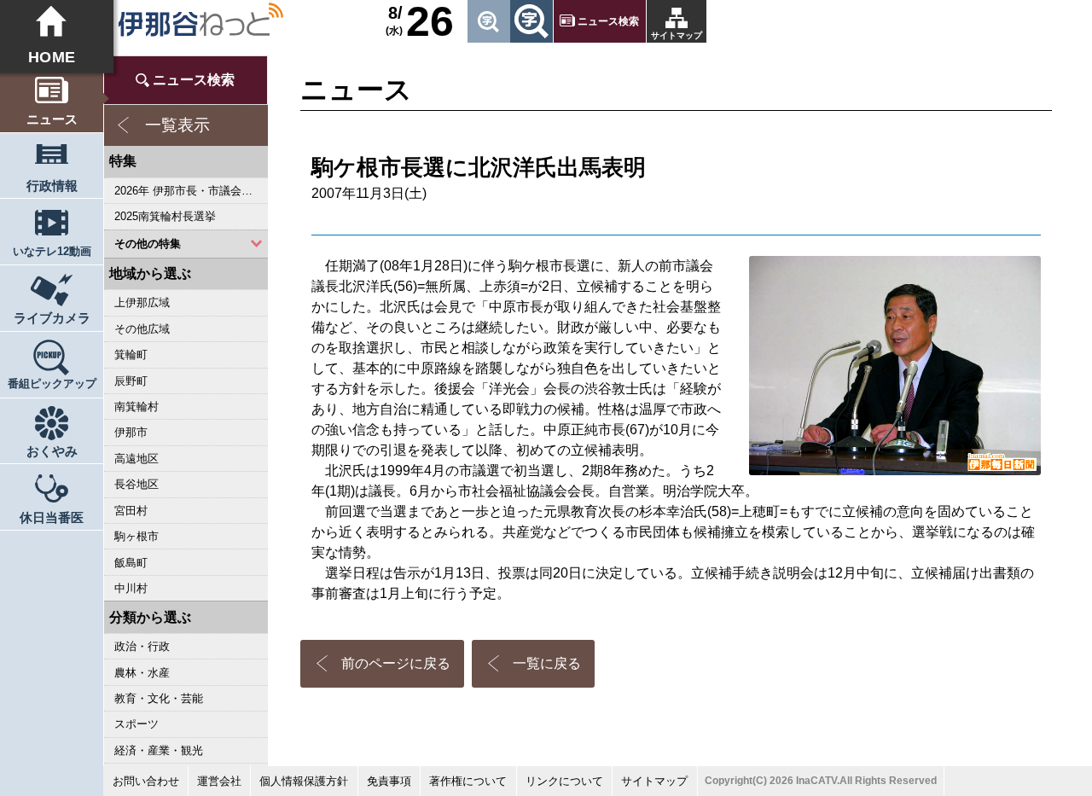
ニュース (52, 119)
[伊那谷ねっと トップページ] (200, 20)
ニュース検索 (609, 21)
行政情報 (52, 185)
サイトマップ (676, 35)
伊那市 (131, 432)
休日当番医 (52, 517)
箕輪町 (131, 354)
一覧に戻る (547, 663)
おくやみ (52, 451)
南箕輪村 (137, 406)
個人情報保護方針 (303, 781)
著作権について (468, 781)
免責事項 (389, 781)
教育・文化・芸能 (159, 698)
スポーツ (137, 724)
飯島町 (131, 562)
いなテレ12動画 (52, 251)
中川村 (131, 588)
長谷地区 (137, 484)
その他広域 (143, 328)
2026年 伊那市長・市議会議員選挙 (191, 190)
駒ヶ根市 (137, 536)
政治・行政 (143, 646)
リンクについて (564, 781)
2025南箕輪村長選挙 (166, 216)
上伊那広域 (143, 302)
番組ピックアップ (52, 383)
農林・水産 (143, 672)
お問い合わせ (146, 781)
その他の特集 (148, 243)
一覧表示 (177, 125)
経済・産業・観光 (159, 750)
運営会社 (219, 781)
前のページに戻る (395, 663)
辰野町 (131, 381)
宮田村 (131, 510)
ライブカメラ (52, 318)
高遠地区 (137, 458)
